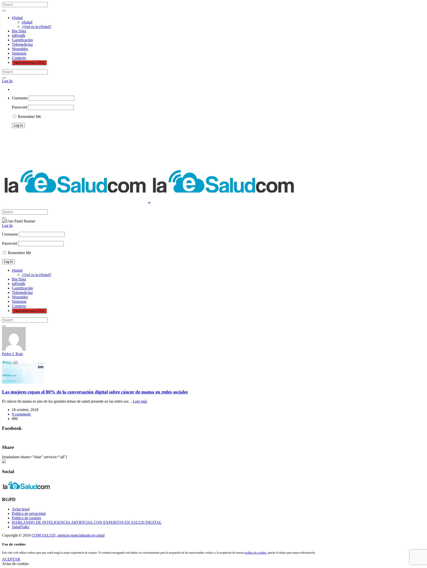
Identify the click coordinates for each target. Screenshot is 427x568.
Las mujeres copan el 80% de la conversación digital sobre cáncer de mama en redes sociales (95, 391)
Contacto (19, 58)
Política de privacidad (28, 513)
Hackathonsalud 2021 (29, 63)
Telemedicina (22, 44)
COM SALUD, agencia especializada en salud (68, 535)
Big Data (19, 31)
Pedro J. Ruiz (12, 354)
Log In (7, 81)
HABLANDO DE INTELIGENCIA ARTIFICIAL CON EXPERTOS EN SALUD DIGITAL (87, 522)
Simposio (19, 53)
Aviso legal (20, 509)
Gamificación (22, 40)
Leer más (140, 401)
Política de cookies (26, 518)
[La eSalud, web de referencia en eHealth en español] (149, 199)
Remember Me (29, 116)
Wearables (20, 49)
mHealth (18, 35)
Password (19, 107)
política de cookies (255, 552)
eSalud (17, 18)
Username (20, 98)
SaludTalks (20, 527)
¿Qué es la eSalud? (36, 26)
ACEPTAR (11, 559)
